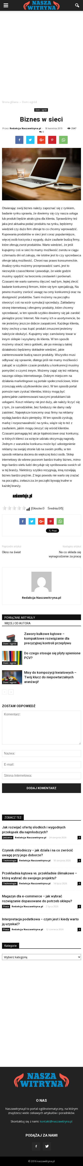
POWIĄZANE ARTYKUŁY (19, 617)
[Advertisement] (41, 54)
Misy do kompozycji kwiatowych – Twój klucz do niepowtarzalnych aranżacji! (50, 677)
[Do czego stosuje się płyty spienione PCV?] (12, 658)
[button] (77, 5)
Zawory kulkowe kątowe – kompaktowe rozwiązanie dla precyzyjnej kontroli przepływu (47, 638)
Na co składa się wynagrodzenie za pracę (65, 554)
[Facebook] (36, 1146)
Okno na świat (11, 552)
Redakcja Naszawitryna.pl (25, 128)
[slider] (14, 508)
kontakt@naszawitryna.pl (56, 1121)
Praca (6, 906)
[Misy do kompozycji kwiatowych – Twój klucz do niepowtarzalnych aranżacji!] (12, 677)
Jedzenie (7, 837)
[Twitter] (47, 1146)
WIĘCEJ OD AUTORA (17, 623)
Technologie (9, 860)
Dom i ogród (41, 109)
